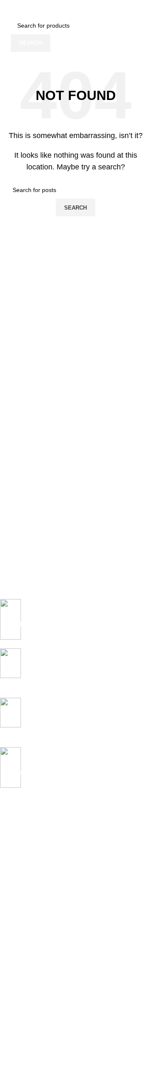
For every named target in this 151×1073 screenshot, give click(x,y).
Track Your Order (23, 1010)
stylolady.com (27, 1023)
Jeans (8, 846)
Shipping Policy (20, 921)
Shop (7, 875)
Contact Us (14, 996)
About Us (12, 981)
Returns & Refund (23, 935)
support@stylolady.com (70, 1032)
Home (8, 832)
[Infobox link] (69, 623)
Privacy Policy (18, 907)
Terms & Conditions (26, 950)
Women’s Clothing (24, 860)
